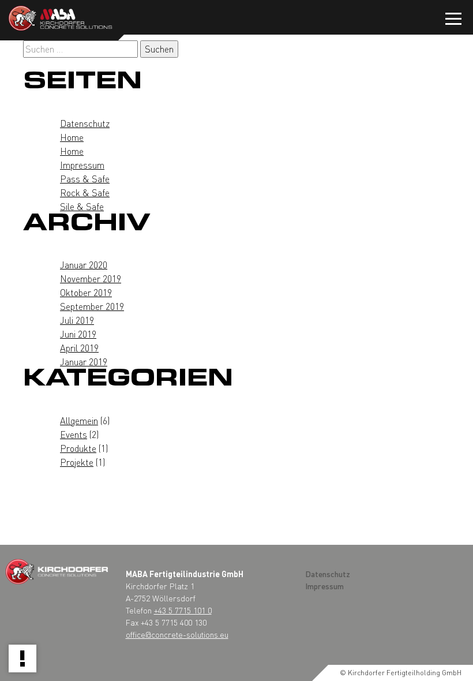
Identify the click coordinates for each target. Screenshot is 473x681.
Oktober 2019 (86, 292)
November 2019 (90, 278)
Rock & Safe (85, 192)
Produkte (78, 448)
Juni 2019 (78, 334)
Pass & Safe (85, 179)
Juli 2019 (77, 320)
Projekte (76, 462)
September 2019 (92, 306)
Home (72, 137)
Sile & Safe (82, 206)
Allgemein (79, 420)
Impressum (82, 165)
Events (73, 434)
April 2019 (79, 348)
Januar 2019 (83, 362)
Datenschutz (85, 123)
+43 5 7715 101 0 (183, 610)
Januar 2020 (83, 265)
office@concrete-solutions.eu (177, 634)
